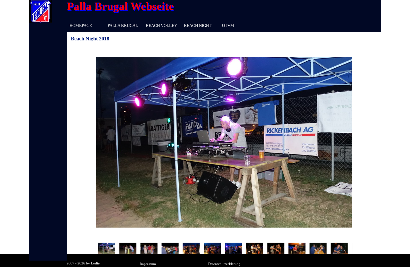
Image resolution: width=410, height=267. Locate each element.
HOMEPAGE (81, 25)
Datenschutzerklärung (224, 264)
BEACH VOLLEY (161, 25)
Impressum (148, 264)
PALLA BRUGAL (123, 25)
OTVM (228, 25)
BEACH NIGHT (197, 25)
